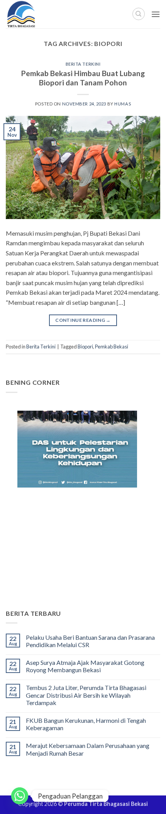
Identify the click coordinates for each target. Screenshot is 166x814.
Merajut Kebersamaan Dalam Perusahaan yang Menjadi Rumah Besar (87, 749)
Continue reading (83, 320)
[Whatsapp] (19, 795)
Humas (122, 103)
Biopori (85, 346)
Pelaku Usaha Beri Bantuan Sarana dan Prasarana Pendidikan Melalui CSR (90, 641)
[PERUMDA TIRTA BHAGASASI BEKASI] (38, 14)
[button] (155, 14)
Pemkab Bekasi (111, 346)
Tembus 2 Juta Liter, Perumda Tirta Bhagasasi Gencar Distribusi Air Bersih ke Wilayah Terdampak (86, 695)
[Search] (138, 14)
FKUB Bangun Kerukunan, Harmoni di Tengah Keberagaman (86, 724)
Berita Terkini (83, 63)
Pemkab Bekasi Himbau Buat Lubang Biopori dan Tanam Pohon (83, 78)
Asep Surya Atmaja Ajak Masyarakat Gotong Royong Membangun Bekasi (85, 666)
